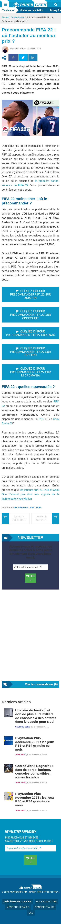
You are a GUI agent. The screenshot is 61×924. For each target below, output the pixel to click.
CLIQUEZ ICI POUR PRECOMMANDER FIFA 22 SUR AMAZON (30, 294)
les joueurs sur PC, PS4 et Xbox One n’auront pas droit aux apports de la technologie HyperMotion (30, 494)
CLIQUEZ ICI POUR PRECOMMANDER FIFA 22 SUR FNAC (30, 333)
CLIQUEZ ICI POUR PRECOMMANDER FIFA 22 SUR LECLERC (30, 351)
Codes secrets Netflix (31, 10)
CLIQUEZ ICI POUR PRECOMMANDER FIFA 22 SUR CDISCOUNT (30, 314)
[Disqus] (30, 638)
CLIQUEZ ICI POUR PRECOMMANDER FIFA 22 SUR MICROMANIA (30, 372)
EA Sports (21, 507)
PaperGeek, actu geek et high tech (30, 3)
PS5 (41, 419)
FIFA (39, 507)
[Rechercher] (55, 4)
